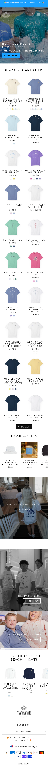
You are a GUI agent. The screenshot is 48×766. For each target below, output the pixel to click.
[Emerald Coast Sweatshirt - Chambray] (9, 696)
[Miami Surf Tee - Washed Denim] (37, 281)
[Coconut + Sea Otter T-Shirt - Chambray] (35, 109)
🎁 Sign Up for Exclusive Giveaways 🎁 (23, 739)
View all (24, 427)
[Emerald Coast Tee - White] (11, 144)
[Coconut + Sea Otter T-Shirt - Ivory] (38, 109)
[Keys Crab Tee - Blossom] (10, 279)
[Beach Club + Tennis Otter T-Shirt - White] (7, 109)
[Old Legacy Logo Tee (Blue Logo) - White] (34, 352)
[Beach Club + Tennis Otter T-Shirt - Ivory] (18, 109)
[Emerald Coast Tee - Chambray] (14, 144)
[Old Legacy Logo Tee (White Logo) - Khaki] (10, 389)
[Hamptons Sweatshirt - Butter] (46, 694)
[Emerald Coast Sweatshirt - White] (12, 696)
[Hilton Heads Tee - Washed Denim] (14, 213)
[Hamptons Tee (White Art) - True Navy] (37, 179)
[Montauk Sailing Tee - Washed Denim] (14, 316)
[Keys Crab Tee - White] (13, 279)
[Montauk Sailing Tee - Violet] (11, 316)
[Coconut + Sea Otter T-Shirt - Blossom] (33, 109)
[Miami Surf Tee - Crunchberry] (34, 281)
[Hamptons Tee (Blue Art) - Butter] (14, 179)
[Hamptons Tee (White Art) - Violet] (40, 179)
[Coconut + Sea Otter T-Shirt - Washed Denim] (41, 109)
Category (23, 725)
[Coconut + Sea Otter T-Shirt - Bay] (30, 109)
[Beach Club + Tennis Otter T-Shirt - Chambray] (16, 109)
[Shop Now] (24, 580)
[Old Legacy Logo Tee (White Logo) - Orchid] (13, 389)
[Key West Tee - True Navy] (14, 246)
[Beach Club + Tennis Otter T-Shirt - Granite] (10, 109)
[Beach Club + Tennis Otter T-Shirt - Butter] (13, 109)
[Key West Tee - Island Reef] (11, 246)
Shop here (11, 56)
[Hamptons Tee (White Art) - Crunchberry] (31, 179)
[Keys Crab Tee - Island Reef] (16, 279)
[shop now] (24, 508)
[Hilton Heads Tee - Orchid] (11, 213)
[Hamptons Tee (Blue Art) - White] (11, 179)
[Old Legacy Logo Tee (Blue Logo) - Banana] (37, 352)
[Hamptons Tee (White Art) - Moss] (34, 179)
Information (23, 731)
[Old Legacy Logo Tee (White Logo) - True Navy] (16, 389)
